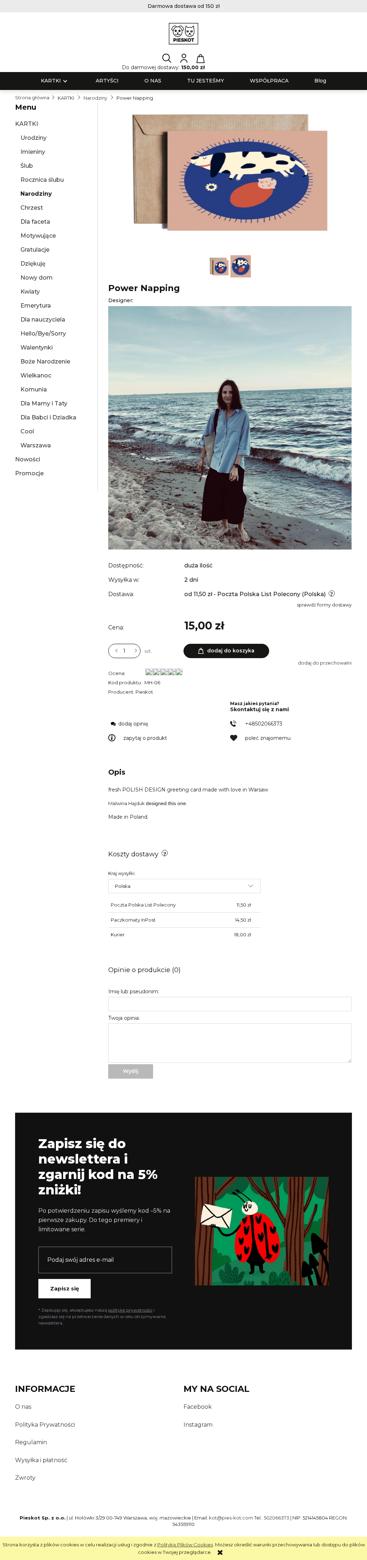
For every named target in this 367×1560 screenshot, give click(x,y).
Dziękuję (33, 263)
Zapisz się (64, 1288)
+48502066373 (263, 723)
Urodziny (33, 137)
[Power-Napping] (240, 265)
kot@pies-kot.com (231, 1518)
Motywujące (38, 235)
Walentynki (36, 347)
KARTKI (26, 123)
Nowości (27, 459)
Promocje (29, 473)
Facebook (198, 1406)
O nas (23, 1406)
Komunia (33, 389)
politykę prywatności (130, 1310)
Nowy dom (36, 277)
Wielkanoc (35, 375)
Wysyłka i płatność (41, 1460)
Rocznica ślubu (42, 179)
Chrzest (31, 207)
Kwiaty (30, 291)
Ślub (26, 165)
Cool (27, 431)
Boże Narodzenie (45, 361)
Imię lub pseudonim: (133, 991)
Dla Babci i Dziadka (48, 417)
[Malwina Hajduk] (230, 427)
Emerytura (35, 305)
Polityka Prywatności (45, 1424)
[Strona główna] (184, 33)
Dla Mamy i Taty (43, 403)
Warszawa (35, 445)
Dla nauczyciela (42, 319)
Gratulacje (34, 249)
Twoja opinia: (124, 1018)
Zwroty (25, 1477)
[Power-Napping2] (219, 265)
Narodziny (36, 193)
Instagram (198, 1424)
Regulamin (31, 1442)
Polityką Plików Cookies (185, 1544)
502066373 (276, 1518)
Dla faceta (35, 221)
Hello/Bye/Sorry (43, 333)
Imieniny (32, 151)
